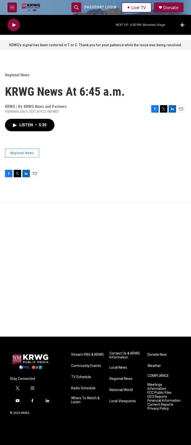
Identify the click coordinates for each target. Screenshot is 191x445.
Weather (154, 366)
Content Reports (160, 404)
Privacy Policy (158, 408)
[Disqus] (95, 269)
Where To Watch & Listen (85, 400)
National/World (121, 390)
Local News (118, 367)
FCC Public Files (159, 393)
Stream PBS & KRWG (87, 354)
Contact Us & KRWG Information (124, 355)
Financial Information (164, 400)
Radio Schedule (83, 388)
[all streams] (183, 25)
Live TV (138, 7)
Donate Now (157, 354)
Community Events (86, 366)
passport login (101, 7)
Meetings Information (156, 387)
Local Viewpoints (122, 401)
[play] (14, 25)
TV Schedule (81, 377)
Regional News (17, 74)
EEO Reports (157, 397)
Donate (171, 7)
